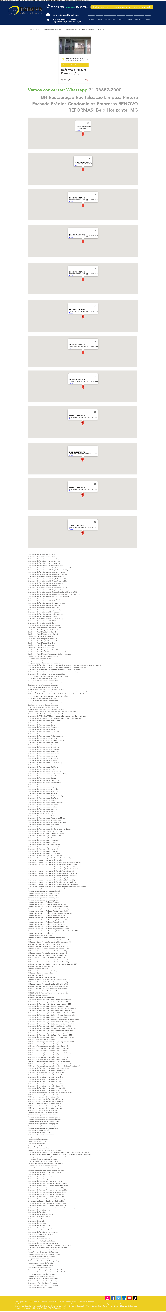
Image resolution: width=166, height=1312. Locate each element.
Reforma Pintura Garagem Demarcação (76, 65)
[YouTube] (129, 1298)
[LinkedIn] (124, 1298)
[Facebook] (113, 1298)
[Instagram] (107, 1298)
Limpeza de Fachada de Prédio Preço (79, 29)
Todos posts (34, 29)
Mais (100, 29)
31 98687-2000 (75, 90)
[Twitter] (118, 1298)
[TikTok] (135, 1298)
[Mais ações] (88, 59)
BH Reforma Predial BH (52, 29)
